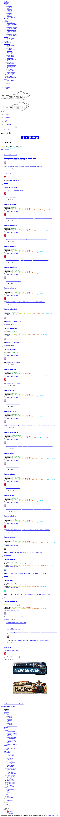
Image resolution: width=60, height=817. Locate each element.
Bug (23, 190)
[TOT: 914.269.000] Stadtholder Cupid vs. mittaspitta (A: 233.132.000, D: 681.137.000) (28, 594)
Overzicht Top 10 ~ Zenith (13, 488)
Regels (15, 159)
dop (4, 597)
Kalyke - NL (32, 632)
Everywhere (7, 114)
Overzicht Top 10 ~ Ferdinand (19, 616)
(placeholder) (10, 797)
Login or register (8, 87)
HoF (14, 211)
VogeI (8, 642)
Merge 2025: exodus (13, 629)
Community (22, 159)
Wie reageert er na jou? (15, 657)
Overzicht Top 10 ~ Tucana (13, 362)
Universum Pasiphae (10, 267)
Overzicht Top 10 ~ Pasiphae (13, 281)
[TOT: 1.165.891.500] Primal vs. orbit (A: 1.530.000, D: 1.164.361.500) (31, 640)
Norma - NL (50, 632)
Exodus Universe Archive (16, 623)
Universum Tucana (10, 349)
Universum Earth (9, 580)
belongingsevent (13, 197)
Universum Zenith (9, 474)
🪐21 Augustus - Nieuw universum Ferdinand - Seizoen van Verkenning (24, 166)
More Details (51, 815)
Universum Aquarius (10, 204)
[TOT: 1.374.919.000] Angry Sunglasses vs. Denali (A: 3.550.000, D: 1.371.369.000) (27, 260)
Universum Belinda (10, 516)
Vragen (15, 190)
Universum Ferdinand (11, 601)
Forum (5, 120)
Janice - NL (25, 632)
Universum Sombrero (11, 328)
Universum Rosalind (10, 309)
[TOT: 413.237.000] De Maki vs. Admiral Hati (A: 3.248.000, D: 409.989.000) (26, 302)
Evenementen (8, 173)
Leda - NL (37, 632)
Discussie (19, 190)
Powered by (8, 706)
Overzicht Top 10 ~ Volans (13, 404)
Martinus (6, 576)
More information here (6, 149)
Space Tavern (8, 647)
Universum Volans (9, 390)
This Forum (3, 112)
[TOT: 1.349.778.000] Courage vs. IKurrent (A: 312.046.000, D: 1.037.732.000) (26, 573)
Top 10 (17, 211)
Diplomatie (10, 211)
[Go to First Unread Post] (5, 163)
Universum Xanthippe (11, 432)
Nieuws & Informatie (10, 155)
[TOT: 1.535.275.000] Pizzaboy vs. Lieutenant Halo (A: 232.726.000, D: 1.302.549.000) (28, 530)
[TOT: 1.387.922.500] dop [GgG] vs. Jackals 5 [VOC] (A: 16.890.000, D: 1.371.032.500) (28, 509)
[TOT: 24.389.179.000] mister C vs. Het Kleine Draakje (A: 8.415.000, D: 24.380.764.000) (29, 218)
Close (56, 815)
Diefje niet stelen (7, 555)
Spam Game (15, 650)
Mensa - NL (44, 632)
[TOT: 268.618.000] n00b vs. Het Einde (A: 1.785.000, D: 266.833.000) (24, 552)
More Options (7, 124)
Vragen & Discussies (10, 187)
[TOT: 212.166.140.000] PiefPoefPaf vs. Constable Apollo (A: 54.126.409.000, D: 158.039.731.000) (31, 425)
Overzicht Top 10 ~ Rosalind (13, 321)
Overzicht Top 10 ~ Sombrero (13, 342)
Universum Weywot (10, 411)
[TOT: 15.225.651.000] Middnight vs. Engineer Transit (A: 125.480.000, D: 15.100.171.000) (29, 446)
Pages (5, 121)
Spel (8, 159)
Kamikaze (6, 183)
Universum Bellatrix (10, 225)
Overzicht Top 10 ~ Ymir (12, 467)
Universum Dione (9, 559)
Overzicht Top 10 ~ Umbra (13, 383)
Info (18, 159)
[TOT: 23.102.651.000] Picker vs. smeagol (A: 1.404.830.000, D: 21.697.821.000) (26, 239)
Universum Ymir (9, 453)
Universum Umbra (10, 369)
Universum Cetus (9, 537)
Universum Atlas (9, 495)
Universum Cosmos (10, 246)
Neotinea (6, 168)
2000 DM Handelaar (14, 180)
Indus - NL (19, 632)
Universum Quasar (10, 288)
